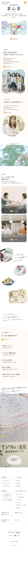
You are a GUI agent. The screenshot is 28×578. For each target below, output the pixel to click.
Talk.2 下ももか (6, 503)
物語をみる (15, 58)
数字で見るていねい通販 (21, 525)
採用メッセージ (18, 532)
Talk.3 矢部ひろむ (6, 506)
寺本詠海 (18, 500)
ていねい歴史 (18, 519)
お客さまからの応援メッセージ (5, 533)
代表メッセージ (19, 514)
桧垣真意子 (18, 506)
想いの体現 (18, 522)
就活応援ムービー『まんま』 (6, 540)
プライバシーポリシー (14, 565)
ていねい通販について (21, 510)
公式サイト (11, 555)
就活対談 (3, 497)
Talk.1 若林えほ (6, 500)
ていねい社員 (18, 497)
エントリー (17, 539)
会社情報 (18, 527)
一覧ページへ (7, 359)
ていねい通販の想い (20, 517)
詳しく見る (8, 86)
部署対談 (3, 510)
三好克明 (18, 503)
